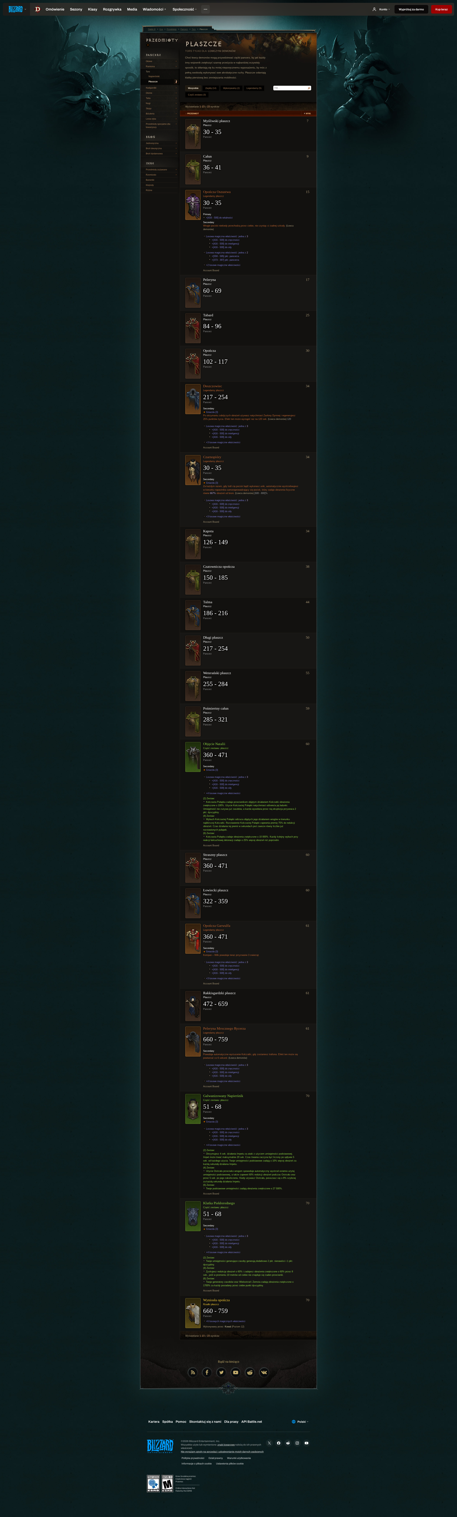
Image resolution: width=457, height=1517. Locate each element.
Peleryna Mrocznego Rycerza (224, 1028)
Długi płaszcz (213, 637)
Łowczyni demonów (221, 51)
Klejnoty (150, 185)
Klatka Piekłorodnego (219, 1203)
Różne (149, 190)
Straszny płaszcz (215, 854)
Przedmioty (162, 40)
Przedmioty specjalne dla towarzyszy (158, 125)
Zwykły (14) (210, 88)
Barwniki (150, 180)
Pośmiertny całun (215, 708)
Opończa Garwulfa (216, 925)
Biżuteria (150, 113)
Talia (148, 98)
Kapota (208, 531)
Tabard (208, 315)
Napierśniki (154, 76)
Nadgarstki (151, 88)
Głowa (149, 61)
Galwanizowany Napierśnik (223, 1096)
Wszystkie (193, 88)
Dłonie (149, 93)
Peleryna (209, 279)
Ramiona (150, 66)
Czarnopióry (212, 457)
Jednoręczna (152, 143)
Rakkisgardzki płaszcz (219, 993)
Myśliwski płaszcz (216, 121)
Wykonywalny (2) (231, 88)
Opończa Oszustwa (217, 192)
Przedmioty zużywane (156, 169)
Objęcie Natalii (214, 744)
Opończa (209, 350)
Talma (207, 602)
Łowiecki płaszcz (215, 890)
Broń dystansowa (154, 153)
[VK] (264, 1372)
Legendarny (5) (254, 88)
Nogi (148, 103)
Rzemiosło (151, 175)
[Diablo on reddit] (250, 1372)
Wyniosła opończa (216, 1300)
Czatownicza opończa (219, 566)
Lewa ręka (151, 119)
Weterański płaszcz (217, 673)
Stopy (148, 108)
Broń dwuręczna (154, 148)
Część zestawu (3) (197, 95)
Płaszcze (153, 81)
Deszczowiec (212, 386)
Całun (207, 156)
